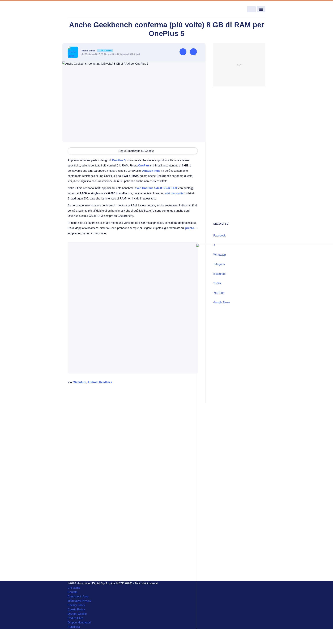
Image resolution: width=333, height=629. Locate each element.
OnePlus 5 (119, 160)
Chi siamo (74, 587)
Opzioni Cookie (77, 613)
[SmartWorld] (88, 9)
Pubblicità (74, 626)
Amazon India (151, 170)
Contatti (72, 592)
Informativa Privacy (79, 600)
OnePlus (144, 165)
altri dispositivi (174, 193)
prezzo (189, 228)
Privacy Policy (76, 605)
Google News (221, 302)
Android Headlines (100, 382)
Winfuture (79, 382)
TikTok (217, 283)
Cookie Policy (76, 609)
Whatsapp (219, 254)
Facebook (219, 235)
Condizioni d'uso (78, 596)
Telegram (219, 264)
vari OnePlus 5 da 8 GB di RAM (156, 188)
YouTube (218, 292)
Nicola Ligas (97, 50)
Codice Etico (75, 618)
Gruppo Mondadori (79, 622)
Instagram (219, 273)
